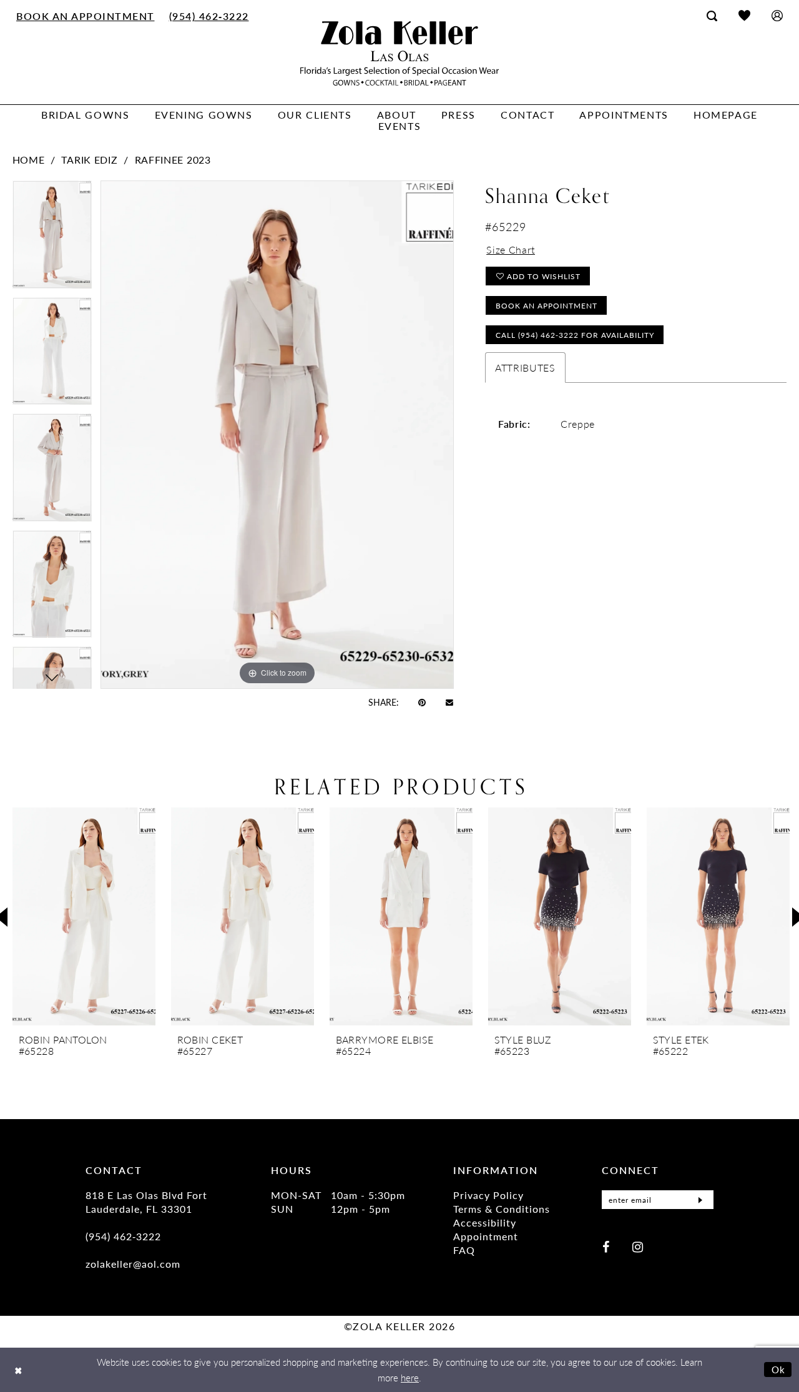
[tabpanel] (52, 238)
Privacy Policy (488, 1195)
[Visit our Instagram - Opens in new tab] (638, 1246)
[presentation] (83, 916)
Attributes (525, 367)
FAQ (464, 1250)
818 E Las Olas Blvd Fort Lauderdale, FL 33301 (146, 1202)
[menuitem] (85, 15)
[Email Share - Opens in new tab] (449, 701)
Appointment (485, 1236)
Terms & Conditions (501, 1209)
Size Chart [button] (510, 249)
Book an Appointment (546, 305)
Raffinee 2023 (173, 159)
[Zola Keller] (399, 53)
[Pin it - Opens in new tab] (422, 702)
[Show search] (712, 15)
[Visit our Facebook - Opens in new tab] (606, 1246)
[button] (777, 15)
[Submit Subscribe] (700, 1199)
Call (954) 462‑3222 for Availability (575, 335)
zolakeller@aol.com (133, 1263)
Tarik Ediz (89, 159)
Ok (779, 1369)
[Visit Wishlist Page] (744, 15)
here (410, 1377)
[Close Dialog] (18, 1370)
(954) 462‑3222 (123, 1236)
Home (28, 159)
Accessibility (484, 1222)
